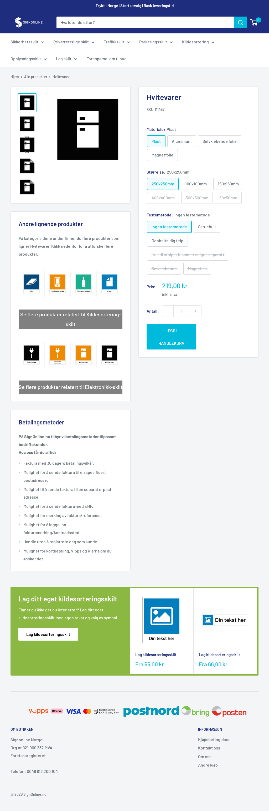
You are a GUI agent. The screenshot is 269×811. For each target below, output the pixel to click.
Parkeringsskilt (153, 41)
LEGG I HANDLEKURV (171, 337)
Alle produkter (35, 76)
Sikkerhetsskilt (24, 41)
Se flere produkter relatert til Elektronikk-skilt (70, 387)
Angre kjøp (208, 764)
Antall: (153, 310)
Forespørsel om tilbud (106, 58)
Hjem (15, 76)
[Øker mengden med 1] (195, 311)
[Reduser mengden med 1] (167, 311)
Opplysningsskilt (26, 58)
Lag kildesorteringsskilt (48, 634)
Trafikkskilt (114, 41)
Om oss (204, 756)
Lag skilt (63, 58)
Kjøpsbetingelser (214, 739)
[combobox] (145, 22)
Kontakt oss (209, 747)
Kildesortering (195, 41)
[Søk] (240, 22)
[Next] (257, 631)
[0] (254, 22)
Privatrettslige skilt (71, 41)
